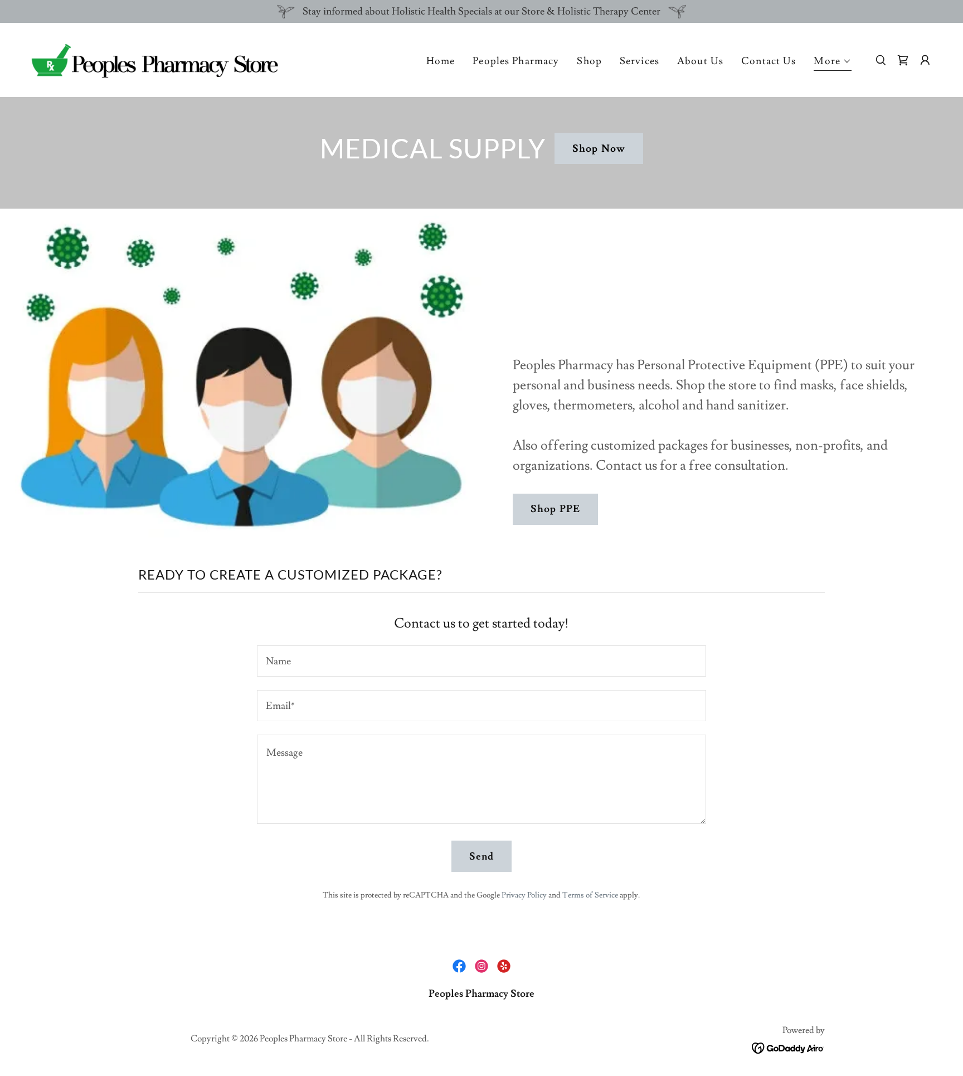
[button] (833, 63)
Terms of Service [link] (590, 895)
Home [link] (440, 61)
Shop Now (598, 148)
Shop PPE (555, 509)
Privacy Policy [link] (524, 895)
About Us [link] (700, 61)
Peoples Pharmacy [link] (516, 61)
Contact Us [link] (768, 61)
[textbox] (481, 661)
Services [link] (639, 61)
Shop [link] (589, 61)
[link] (154, 57)
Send (481, 856)
